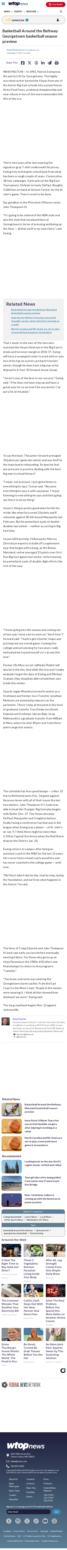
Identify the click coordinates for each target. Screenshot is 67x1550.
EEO (19, 1536)
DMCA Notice (9, 1536)
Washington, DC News (37, 1219)
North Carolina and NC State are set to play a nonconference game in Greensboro (43, 1141)
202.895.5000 (17, 1466)
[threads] (54, 1521)
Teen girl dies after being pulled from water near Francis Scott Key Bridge (43, 1181)
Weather (31, 12)
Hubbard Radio (56, 1531)
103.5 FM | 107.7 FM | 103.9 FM (49, 1498)
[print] (57, 62)
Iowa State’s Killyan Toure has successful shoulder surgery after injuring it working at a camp (42, 1126)
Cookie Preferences (49, 1541)
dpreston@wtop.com (30, 50)
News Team (14, 1490)
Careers (12, 1495)
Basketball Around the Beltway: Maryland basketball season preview (43, 1108)
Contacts (30, 1483)
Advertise (13, 1499)
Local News (45, 1216)
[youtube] (45, 1521)
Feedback (7, 1531)
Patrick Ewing (36, 1233)
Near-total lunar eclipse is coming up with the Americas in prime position (42, 1198)
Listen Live (18, 20)
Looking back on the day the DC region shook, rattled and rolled (43, 1163)
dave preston (42, 1230)
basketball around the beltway (18, 1230)
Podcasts (48, 1483)
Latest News (31, 1216)
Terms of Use (32, 1531)
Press (46, 1479)
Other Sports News (13, 1219)
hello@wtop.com (19, 1461)
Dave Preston (14, 49)
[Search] (61, 11)
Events (29, 1496)
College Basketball (12, 1216)
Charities (30, 1492)
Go (56, 1511)
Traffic (18, 12)
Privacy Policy (19, 1531)
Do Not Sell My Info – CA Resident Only (23, 1541)
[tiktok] (36, 1521)
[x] (27, 1521)
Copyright (44, 1531)
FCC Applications (55, 1536)
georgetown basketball (15, 1233)
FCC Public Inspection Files (34, 1536)
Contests (30, 1479)
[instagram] (17, 1521)
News (7, 12)
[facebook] (8, 1521)
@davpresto (21, 1037)
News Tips (31, 1488)
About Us (13, 1479)
